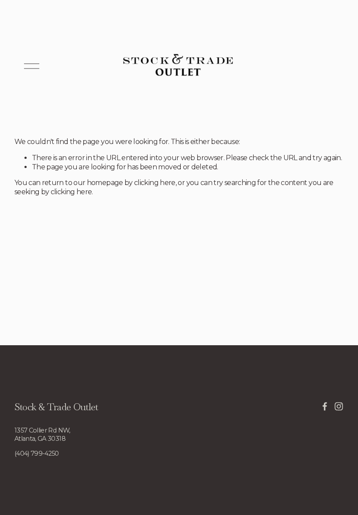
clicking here (155, 183)
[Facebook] (324, 406)
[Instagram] (338, 406)
